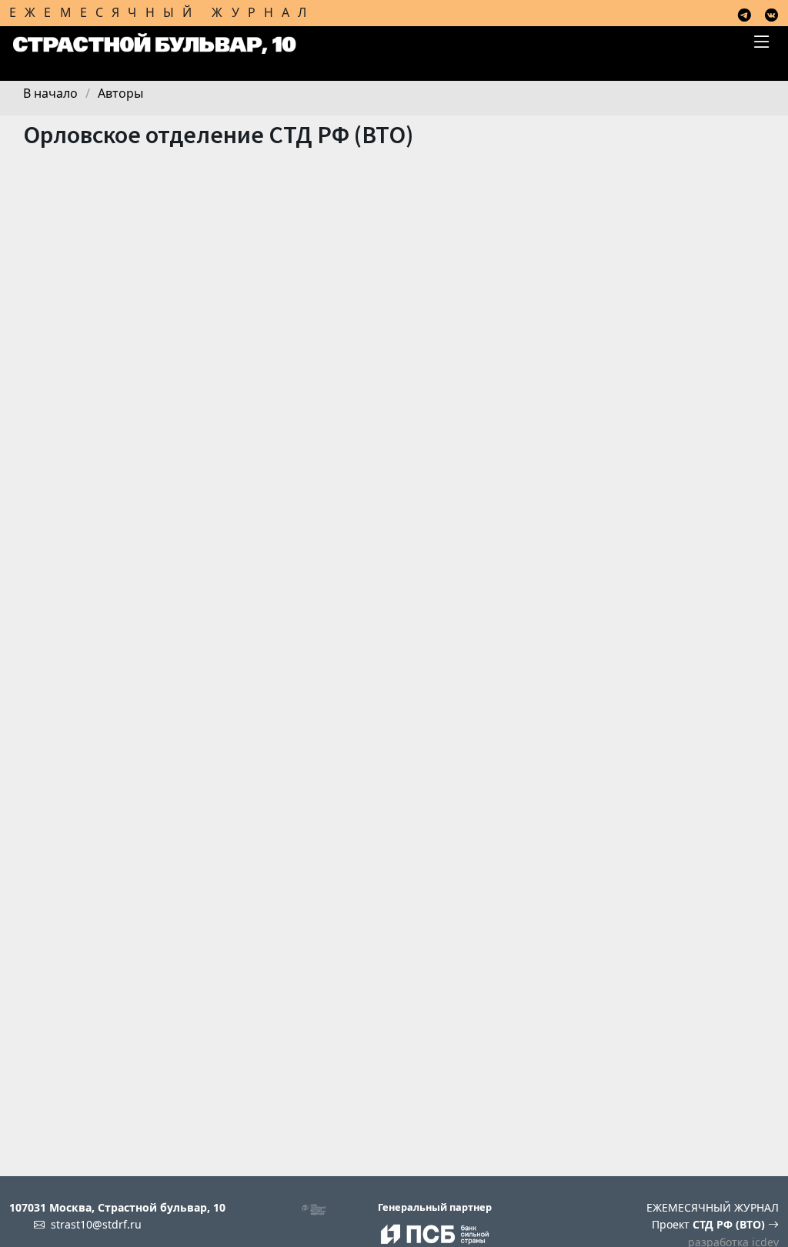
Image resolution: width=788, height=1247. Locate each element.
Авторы (120, 93)
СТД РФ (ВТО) (730, 1224)
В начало (50, 93)
